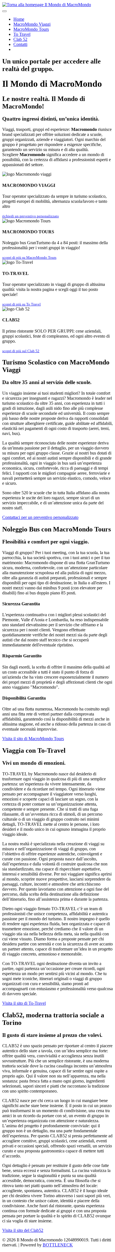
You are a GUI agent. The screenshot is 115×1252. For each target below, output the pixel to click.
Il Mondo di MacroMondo (67, 4)
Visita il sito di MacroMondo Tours (33, 738)
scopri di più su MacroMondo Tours (29, 257)
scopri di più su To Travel (21, 304)
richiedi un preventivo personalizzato (30, 216)
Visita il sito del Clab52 (22, 1230)
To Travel (21, 34)
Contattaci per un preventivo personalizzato (40, 517)
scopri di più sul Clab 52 (20, 351)
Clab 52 (20, 39)
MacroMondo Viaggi (32, 24)
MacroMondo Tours (31, 29)
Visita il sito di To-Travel (24, 1003)
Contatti (20, 44)
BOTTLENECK (58, 1244)
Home (18, 19)
